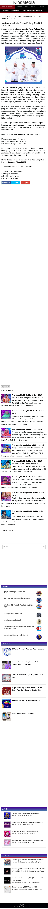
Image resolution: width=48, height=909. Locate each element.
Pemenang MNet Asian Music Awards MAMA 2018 (28, 869)
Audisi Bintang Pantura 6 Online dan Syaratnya (27, 822)
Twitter (15, 183)
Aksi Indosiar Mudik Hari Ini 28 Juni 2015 (28, 445)
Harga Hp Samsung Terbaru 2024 (13, 620)
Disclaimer (25, 905)
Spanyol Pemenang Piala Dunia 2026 (14, 592)
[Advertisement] (23, 285)
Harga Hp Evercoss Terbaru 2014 (23, 713)
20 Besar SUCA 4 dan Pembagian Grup (26, 700)
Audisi (42, 7)
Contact (31, 905)
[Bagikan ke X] (7, 386)
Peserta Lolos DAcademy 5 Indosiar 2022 (16, 635)
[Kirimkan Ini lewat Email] (2, 386)
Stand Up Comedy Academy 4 (33, 10)
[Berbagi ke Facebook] (9, 386)
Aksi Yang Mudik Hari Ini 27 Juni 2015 (27, 429)
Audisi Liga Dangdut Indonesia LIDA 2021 (25, 831)
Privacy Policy (18, 905)
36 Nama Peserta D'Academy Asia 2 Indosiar (28, 649)
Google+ (25, 183)
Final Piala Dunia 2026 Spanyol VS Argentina (17, 598)
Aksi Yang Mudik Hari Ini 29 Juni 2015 (27, 395)
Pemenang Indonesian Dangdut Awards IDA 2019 (28, 860)
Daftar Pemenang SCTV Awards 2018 (24, 887)
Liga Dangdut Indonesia (10, 10)
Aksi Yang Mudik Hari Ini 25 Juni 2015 (27, 477)
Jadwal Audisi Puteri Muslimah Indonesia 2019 (27, 840)
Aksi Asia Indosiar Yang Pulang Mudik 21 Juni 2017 (22, 24)
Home (4, 16)
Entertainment (22, 7)
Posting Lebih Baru (8, 530)
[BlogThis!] (4, 386)
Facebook (6, 183)
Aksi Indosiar (13, 16)
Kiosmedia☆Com (7, 7)
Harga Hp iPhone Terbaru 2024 (13, 613)
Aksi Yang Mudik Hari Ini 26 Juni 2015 (27, 461)
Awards (33, 7)
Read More (29, 406)
